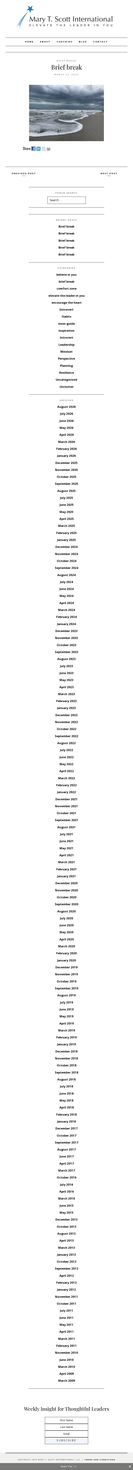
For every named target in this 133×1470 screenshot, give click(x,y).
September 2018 (66, 1072)
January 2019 (66, 1044)
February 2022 (66, 785)
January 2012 (66, 1289)
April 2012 (66, 1276)
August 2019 (66, 995)
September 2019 (66, 988)
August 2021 (66, 827)
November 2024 (66, 554)
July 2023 (66, 666)
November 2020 (66, 890)
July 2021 (66, 834)
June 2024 (67, 589)
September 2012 (66, 1268)
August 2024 (66, 575)
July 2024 (66, 582)
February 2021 (66, 869)
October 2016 (66, 1177)
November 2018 (66, 1058)
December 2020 (66, 883)
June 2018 (67, 1093)
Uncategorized (66, 380)
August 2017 (66, 1149)
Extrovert (66, 309)
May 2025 (66, 512)
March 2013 (66, 1248)
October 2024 (66, 561)
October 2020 (66, 897)
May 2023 (66, 680)
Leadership (66, 345)
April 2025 (66, 519)
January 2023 (66, 708)
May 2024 (66, 596)
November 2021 (66, 806)
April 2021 (66, 855)
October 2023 (66, 645)
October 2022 (66, 729)
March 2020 (66, 946)
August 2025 (66, 491)
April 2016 (66, 1191)
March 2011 (66, 1339)
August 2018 (66, 1079)
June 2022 (67, 757)
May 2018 (66, 1100)
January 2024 (66, 624)
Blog (83, 42)
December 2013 (66, 1219)
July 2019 (66, 1002)
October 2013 (66, 1227)
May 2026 (66, 428)
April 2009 (66, 1374)
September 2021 (66, 820)
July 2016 (66, 1184)
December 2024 (66, 547)
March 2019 (66, 1030)
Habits (66, 316)
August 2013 (66, 1234)
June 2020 (67, 925)
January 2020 (66, 960)
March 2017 (66, 1170)
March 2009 (66, 1381)
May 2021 (66, 848)
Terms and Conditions (100, 1460)
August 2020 (66, 911)
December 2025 (66, 463)
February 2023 (66, 701)
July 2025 (66, 498)
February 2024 (66, 617)
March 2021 (66, 862)
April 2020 (66, 939)
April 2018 (66, 1107)
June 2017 (67, 1156)
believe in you (66, 275)
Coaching (65, 42)
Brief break (66, 226)
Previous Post (24, 173)
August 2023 (66, 659)
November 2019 (66, 974)
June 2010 (67, 1360)
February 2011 (66, 1346)
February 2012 (66, 1283)
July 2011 (66, 1311)
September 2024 (66, 568)
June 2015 (67, 1206)
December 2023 (66, 631)
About (45, 42)
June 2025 (67, 505)
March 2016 (66, 1198)
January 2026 (66, 456)
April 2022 (66, 771)
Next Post (109, 173)
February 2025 (66, 533)
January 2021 (66, 876)
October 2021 (66, 813)
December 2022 (66, 715)
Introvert (66, 337)
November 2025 (66, 470)
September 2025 (66, 484)
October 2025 (66, 477)
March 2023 (66, 694)
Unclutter (67, 387)
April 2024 (66, 603)
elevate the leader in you (66, 296)
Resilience (66, 373)
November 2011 (66, 1297)
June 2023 (67, 673)
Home (29, 42)
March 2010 (66, 1367)
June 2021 (67, 841)
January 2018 (66, 1121)
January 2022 (66, 792)
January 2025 (66, 540)
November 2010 (66, 1353)
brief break (66, 61)
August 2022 (66, 743)
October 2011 (66, 1304)
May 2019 (66, 1016)
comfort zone (67, 288)
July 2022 (66, 750)
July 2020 (66, 918)
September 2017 (66, 1142)
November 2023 (66, 638)
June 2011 (67, 1318)
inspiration (66, 331)
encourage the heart (67, 303)
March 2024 (66, 610)
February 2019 (66, 1037)
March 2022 (66, 778)
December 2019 (66, 967)
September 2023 (66, 652)
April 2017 (66, 1163)
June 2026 (67, 421)
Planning (66, 366)
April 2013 (66, 1240)
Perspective (66, 359)
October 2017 (66, 1135)
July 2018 (66, 1086)
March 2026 (66, 442)
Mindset (66, 352)
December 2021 (66, 799)
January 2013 (66, 1255)
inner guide (66, 324)
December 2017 (66, 1128)
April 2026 (66, 435)
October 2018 (66, 1065)
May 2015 (66, 1212)
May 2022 (66, 764)
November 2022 (66, 722)
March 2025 (66, 526)
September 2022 (66, 736)
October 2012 (66, 1262)
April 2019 (66, 1023)
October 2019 (66, 981)
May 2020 (66, 932)
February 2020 (66, 953)
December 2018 (66, 1051)
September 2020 (66, 904)
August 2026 (66, 407)
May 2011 (66, 1325)
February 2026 (66, 449)
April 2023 (66, 687)
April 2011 (66, 1332)
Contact (100, 42)
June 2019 (67, 1009)
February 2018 (66, 1114)
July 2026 (66, 414)
